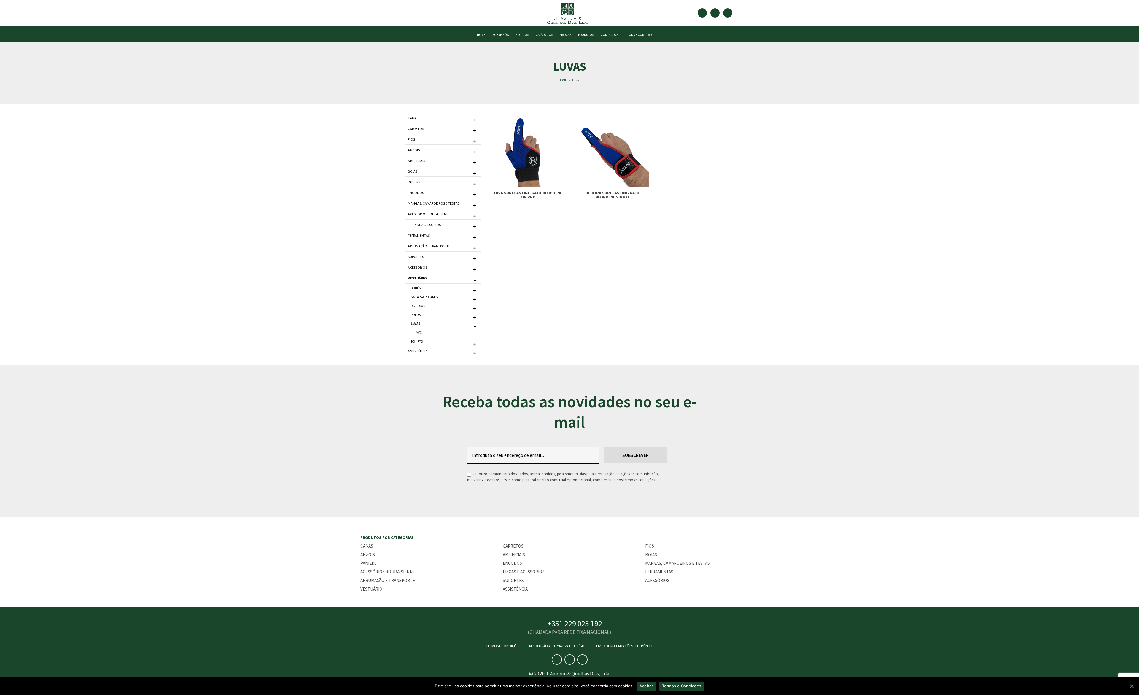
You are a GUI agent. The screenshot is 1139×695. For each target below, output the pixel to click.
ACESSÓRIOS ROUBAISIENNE (429, 214)
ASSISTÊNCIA (417, 351)
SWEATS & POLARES (424, 297)
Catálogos (544, 35)
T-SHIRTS (417, 341)
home (481, 35)
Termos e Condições (503, 646)
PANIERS (414, 182)
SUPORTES (416, 257)
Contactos (609, 35)
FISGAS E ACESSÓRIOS (424, 224)
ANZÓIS (414, 150)
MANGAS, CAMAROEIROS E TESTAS (433, 203)
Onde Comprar (640, 35)
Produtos (586, 35)
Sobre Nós (500, 35)
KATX (418, 332)
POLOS (416, 315)
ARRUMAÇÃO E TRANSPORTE (429, 246)
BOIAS (412, 171)
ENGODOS (416, 192)
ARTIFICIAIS (416, 160)
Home (563, 80)
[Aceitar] (1132, 686)
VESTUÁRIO (417, 278)
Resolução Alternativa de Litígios (558, 646)
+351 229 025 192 (575, 623)
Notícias (522, 35)
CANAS (413, 118)
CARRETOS (416, 128)
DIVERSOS (418, 306)
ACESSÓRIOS (417, 267)
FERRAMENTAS (419, 235)
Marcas (565, 35)
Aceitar (646, 685)
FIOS (411, 139)
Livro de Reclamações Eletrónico (624, 646)
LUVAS (415, 324)
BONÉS (416, 288)
